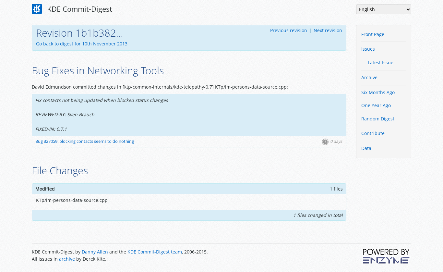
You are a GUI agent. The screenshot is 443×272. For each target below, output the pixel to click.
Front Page (372, 34)
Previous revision (288, 30)
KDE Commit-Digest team (154, 252)
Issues (368, 49)
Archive (369, 77)
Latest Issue (380, 62)
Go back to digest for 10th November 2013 (81, 44)
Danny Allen (95, 252)
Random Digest (377, 119)
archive (67, 259)
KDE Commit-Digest (78, 9)
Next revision (328, 30)
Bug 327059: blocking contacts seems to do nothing (84, 141)
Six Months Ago (378, 92)
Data (366, 148)
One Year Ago (376, 105)
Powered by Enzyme (386, 256)
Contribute (373, 133)
